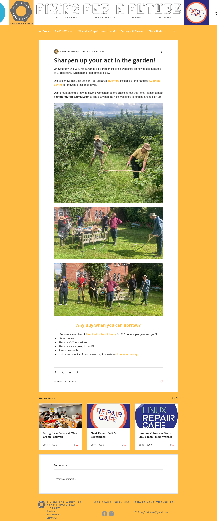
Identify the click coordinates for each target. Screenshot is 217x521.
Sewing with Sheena (132, 31)
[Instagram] (111, 513)
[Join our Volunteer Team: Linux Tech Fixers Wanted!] (156, 416)
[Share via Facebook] (55, 372)
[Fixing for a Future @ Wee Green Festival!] (60, 416)
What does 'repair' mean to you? (97, 31)
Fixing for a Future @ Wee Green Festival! (60, 435)
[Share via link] (77, 372)
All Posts (44, 31)
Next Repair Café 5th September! (105, 435)
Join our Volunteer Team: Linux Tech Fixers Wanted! (156, 435)
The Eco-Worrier (64, 31)
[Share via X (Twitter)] (62, 372)
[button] (174, 31)
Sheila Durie (155, 31)
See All (175, 398)
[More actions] (161, 51)
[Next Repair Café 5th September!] (108, 416)
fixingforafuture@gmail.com (153, 512)
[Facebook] (104, 513)
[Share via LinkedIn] (69, 372)
